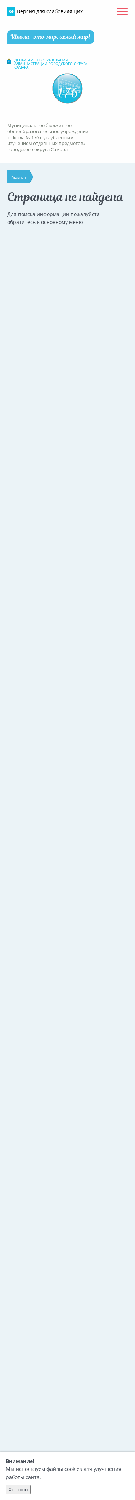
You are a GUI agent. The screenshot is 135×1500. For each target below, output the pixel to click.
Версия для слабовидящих (49, 11)
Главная (18, 177)
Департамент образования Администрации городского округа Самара (50, 63)
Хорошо (18, 1489)
